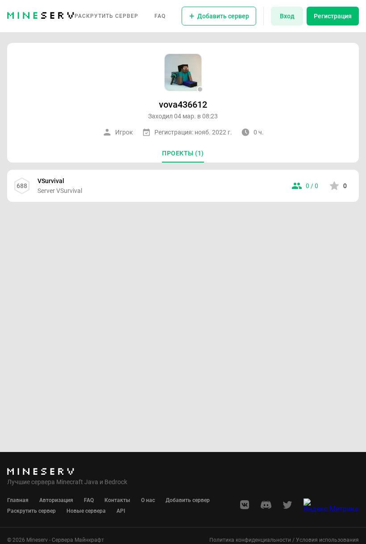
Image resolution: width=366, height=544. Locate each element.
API (120, 511)
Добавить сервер (188, 500)
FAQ (160, 16)
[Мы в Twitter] (287, 507)
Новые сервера (86, 511)
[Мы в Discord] (266, 507)
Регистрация (333, 16)
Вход (287, 16)
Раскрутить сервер (106, 16)
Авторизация (56, 500)
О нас (148, 500)
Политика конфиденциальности (250, 540)
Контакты (117, 500)
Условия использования (327, 540)
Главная (18, 500)
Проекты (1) (183, 153)
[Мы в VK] (244, 507)
